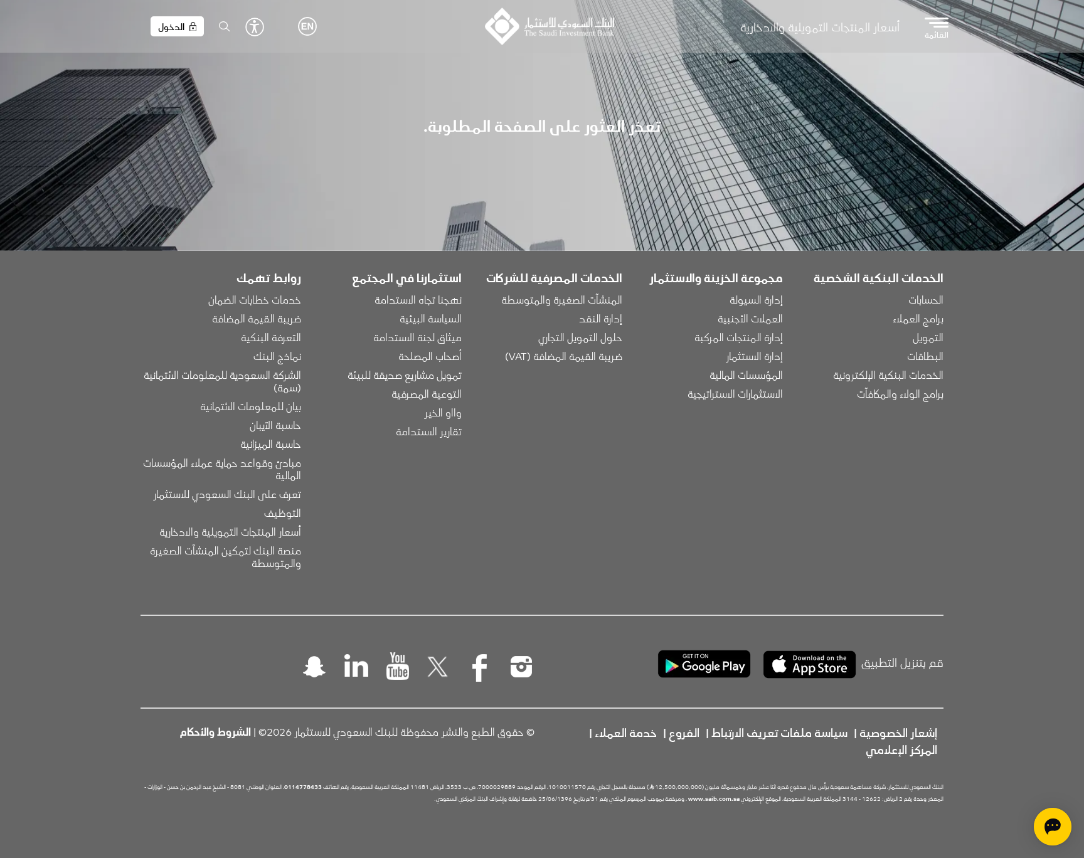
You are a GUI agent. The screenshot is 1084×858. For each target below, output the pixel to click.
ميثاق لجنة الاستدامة (417, 337)
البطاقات (925, 355)
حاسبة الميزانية (270, 443)
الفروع (684, 732)
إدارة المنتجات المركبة (738, 337)
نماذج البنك (277, 355)
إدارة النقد (600, 318)
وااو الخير (443, 412)
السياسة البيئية (431, 318)
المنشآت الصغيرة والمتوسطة (561, 299)
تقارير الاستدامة (429, 431)
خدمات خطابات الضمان (254, 299)
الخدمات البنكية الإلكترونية (888, 374)
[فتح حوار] (1052, 826)
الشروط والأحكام (215, 731)
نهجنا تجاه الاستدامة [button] (418, 299)
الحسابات (925, 299)
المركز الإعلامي (901, 749)
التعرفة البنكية (271, 337)
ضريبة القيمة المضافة (256, 318)
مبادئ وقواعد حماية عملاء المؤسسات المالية (221, 468)
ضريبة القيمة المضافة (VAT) (563, 355)
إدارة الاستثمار (754, 355)
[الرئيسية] (549, 26)
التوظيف (282, 512)
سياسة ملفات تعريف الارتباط (779, 732)
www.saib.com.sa (714, 798)
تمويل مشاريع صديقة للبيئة (405, 374)
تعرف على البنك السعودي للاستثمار (227, 493)
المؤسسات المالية (746, 374)
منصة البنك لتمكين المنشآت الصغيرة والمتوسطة (224, 556)
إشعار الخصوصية (898, 732)
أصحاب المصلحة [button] (430, 355)
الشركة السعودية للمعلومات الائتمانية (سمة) (221, 381)
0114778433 (303, 786)
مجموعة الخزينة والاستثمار (716, 277)
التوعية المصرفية (426, 393)
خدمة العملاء (626, 732)
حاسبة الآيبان (275, 424)
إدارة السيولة (756, 299)
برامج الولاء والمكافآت (900, 393)
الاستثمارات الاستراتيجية (735, 393)
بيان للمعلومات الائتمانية (250, 406)
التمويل (928, 337)
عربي (288, 26)
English (307, 26)
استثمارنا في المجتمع (407, 277)
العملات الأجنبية (750, 318)
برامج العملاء (918, 318)
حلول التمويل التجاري (580, 337)
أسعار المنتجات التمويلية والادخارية (820, 26)
